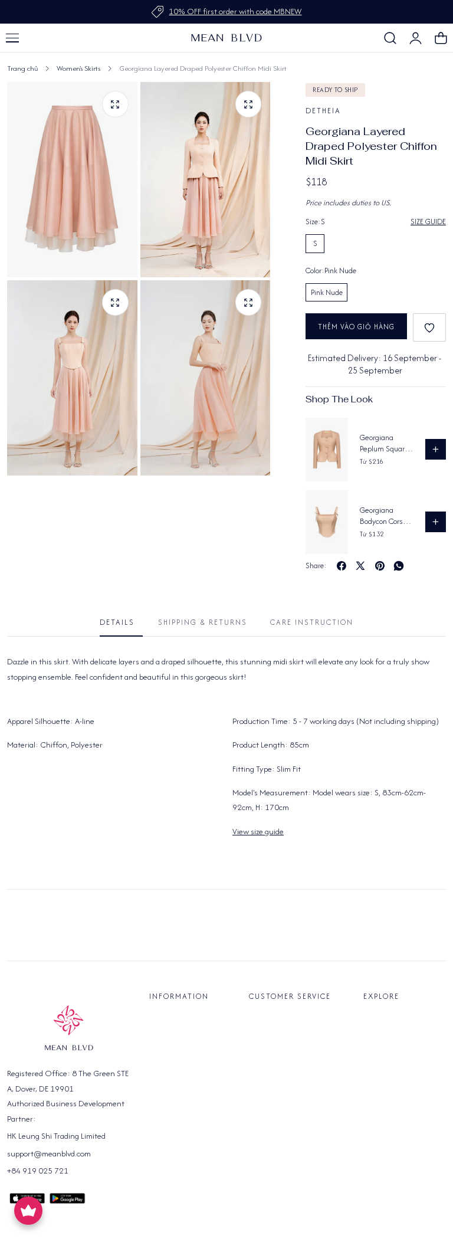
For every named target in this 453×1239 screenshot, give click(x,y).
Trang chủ (22, 68)
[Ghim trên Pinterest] (380, 566)
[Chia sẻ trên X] (360, 566)
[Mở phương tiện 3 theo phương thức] (115, 302)
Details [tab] (117, 622)
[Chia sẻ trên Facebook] (341, 566)
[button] (12, 38)
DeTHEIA (323, 110)
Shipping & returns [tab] (202, 622)
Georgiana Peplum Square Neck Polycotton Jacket (385, 443)
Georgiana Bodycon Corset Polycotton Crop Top (385, 515)
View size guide (258, 831)
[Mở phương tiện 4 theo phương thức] (248, 302)
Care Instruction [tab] (311, 622)
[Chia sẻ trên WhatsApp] (399, 566)
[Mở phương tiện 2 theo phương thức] (248, 104)
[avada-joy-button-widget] (28, 1211)
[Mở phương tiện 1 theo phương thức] (115, 104)
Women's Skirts (78, 68)
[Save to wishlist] (429, 327)
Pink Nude (327, 292)
